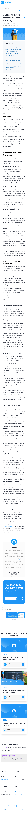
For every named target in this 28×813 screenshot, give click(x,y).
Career (16, 774)
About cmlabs (18, 768)
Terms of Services (18, 794)
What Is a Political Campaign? (11, 47)
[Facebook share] (7, 610)
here (16, 565)
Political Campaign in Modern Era (12, 58)
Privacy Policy (18, 791)
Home (4, 8)
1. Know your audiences (11, 51)
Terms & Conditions (19, 789)
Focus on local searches (11, 69)
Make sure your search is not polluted (14, 64)
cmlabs (8, 663)
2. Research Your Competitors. (13, 53)
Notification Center (4, 789)
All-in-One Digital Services (6, 768)
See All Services (4, 779)
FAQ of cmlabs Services (5, 794)
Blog (8, 8)
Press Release (17, 776)
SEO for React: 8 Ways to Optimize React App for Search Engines (14, 658)
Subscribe (19, 598)
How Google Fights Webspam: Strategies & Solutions (14, 724)
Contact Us (17, 771)
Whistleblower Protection (20, 779)
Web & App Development (6, 776)
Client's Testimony (4, 791)
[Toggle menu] (24, 2)
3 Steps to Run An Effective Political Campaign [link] (12, 10)
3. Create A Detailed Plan (11, 55)
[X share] (5, 610)
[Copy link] (10, 610)
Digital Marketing (4, 771)
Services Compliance (19, 781)
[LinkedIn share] (3, 610)
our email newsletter (17, 559)
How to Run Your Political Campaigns (13, 49)
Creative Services (4, 774)
